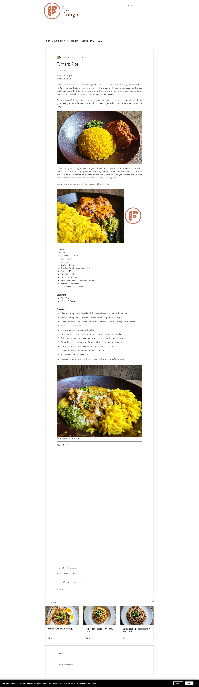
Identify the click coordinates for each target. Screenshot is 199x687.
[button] (133, 5)
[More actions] (140, 57)
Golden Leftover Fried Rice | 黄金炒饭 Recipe (99, 630)
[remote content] (99, 502)
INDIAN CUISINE (63, 574)
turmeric (61, 568)
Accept (189, 683)
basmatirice (72, 568)
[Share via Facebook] (58, 582)
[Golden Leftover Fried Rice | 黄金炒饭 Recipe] (99, 615)
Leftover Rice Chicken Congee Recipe (60, 629)
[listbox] (133, 5)
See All (151, 602)
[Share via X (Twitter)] (64, 582)
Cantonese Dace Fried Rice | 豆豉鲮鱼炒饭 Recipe (136, 630)
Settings (178, 683)
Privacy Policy (91, 683)
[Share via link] (75, 582)
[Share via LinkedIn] (69, 582)
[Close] (196, 683)
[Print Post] (80, 582)
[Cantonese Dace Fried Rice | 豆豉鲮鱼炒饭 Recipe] (137, 615)
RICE (73, 574)
